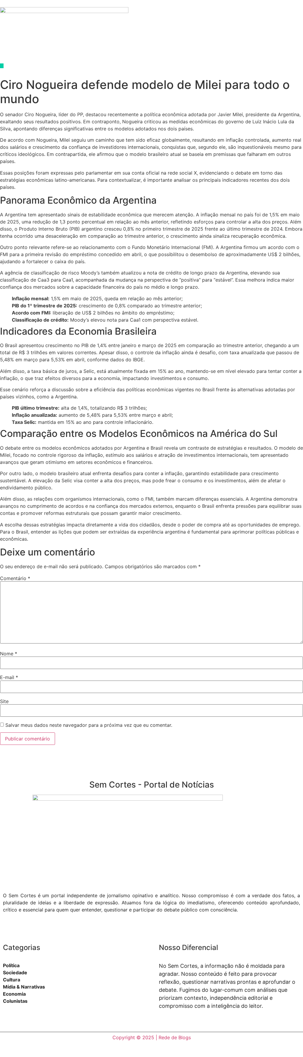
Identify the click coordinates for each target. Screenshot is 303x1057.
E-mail (9, 677)
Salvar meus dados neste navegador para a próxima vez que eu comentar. (88, 725)
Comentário (15, 578)
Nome (8, 653)
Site (4, 701)
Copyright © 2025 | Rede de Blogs (151, 1037)
